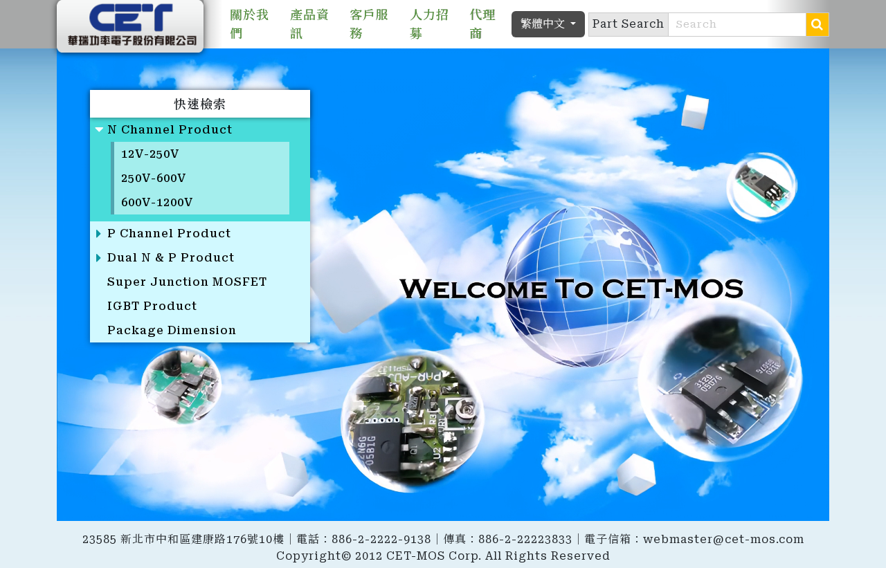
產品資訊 (309, 24)
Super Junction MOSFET (187, 281)
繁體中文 (544, 23)
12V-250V (150, 154)
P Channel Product (169, 233)
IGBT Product (152, 306)
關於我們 (249, 24)
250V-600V (154, 178)
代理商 (482, 24)
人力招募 (429, 24)
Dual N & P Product (171, 257)
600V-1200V (157, 202)
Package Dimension (172, 330)
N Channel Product (170, 129)
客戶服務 (369, 24)
